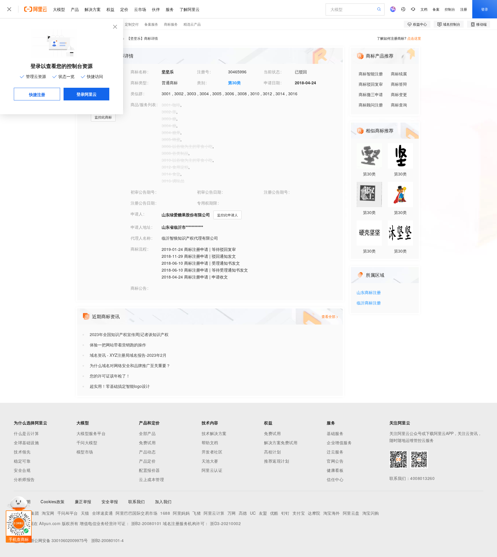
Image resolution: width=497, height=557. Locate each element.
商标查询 (399, 105)
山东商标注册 (369, 293)
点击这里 (414, 38)
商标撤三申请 (371, 94)
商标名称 (139, 72)
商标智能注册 (371, 74)
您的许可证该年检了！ (110, 376)
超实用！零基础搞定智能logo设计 (120, 386)
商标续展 (399, 74)
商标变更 (399, 94)
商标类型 (139, 82)
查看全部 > (330, 316)
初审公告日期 (209, 192)
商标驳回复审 (371, 84)
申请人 (137, 214)
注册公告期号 (276, 192)
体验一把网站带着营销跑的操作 (118, 345)
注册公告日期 (143, 203)
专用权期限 (207, 203)
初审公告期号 (143, 192)
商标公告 (139, 288)
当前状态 (272, 72)
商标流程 (139, 249)
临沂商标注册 (369, 303)
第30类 (234, 82)
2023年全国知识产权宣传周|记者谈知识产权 (129, 334)
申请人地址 (141, 227)
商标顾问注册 (371, 105)
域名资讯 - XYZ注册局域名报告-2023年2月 (128, 355)
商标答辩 (399, 84)
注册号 (203, 72)
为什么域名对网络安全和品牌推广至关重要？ (130, 365)
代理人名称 (141, 238)
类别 (201, 82)
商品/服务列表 (143, 104)
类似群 (137, 93)
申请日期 (272, 82)
